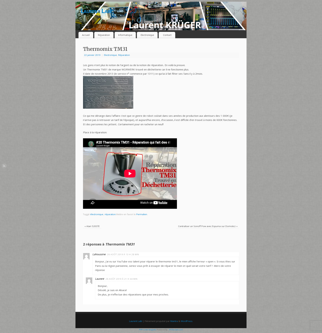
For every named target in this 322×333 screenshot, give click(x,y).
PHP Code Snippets (147, 329)
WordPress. (187, 321)
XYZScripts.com (176, 329)
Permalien (141, 214)
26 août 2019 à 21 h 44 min (122, 279)
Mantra (174, 321)
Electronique (147, 35)
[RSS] (4, 166)
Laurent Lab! (95, 11)
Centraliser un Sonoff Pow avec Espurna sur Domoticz (207, 226)
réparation (110, 214)
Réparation (104, 35)
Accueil (86, 35)
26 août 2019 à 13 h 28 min (123, 254)
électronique (96, 214)
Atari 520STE (92, 226)
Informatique (125, 35)
